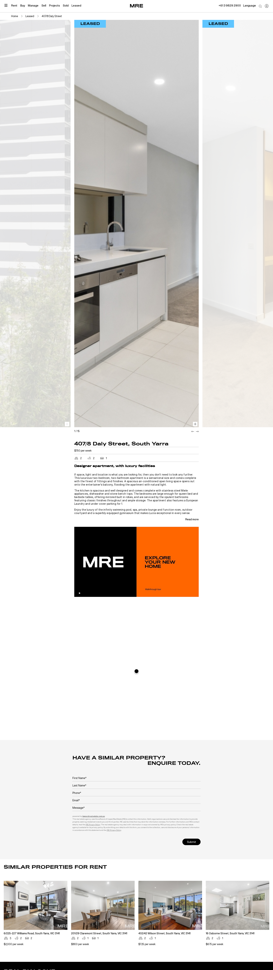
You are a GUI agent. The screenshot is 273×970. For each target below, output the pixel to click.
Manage (33, 5)
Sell (43, 5)
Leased (76, 5)
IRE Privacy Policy (93, 824)
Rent (14, 5)
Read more (192, 519)
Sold (66, 5)
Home (14, 16)
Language (249, 5)
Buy (22, 5)
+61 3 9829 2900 (230, 5)
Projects (54, 5)
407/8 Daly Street (52, 16)
